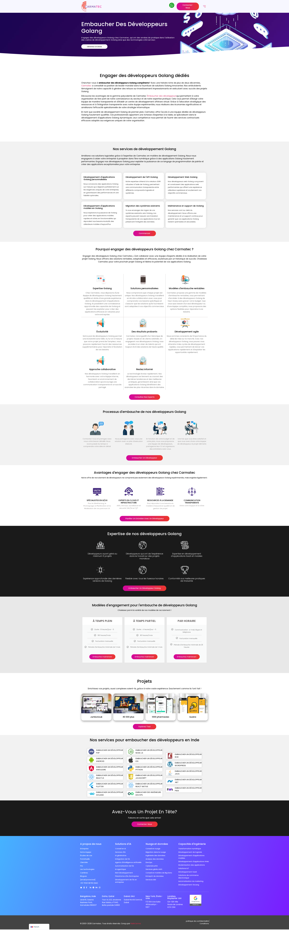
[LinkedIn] (90, 887)
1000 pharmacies (160, 716)
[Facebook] (86, 887)
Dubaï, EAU (129, 896)
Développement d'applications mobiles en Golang (99, 207)
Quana (192, 716)
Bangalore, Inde (88, 896)
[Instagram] (99, 887)
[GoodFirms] (84, 887)
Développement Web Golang (182, 177)
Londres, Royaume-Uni (174, 897)
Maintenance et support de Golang (186, 205)
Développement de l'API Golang (142, 177)
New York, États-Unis (154, 897)
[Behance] (97, 887)
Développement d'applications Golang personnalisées (99, 178)
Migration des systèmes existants (143, 205)
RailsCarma (136, 923)
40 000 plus (128, 716)
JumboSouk (96, 716)
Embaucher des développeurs (161, 96)
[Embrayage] (81, 887)
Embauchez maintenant (102, 657)
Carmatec (86, 85)
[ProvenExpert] (93, 887)
